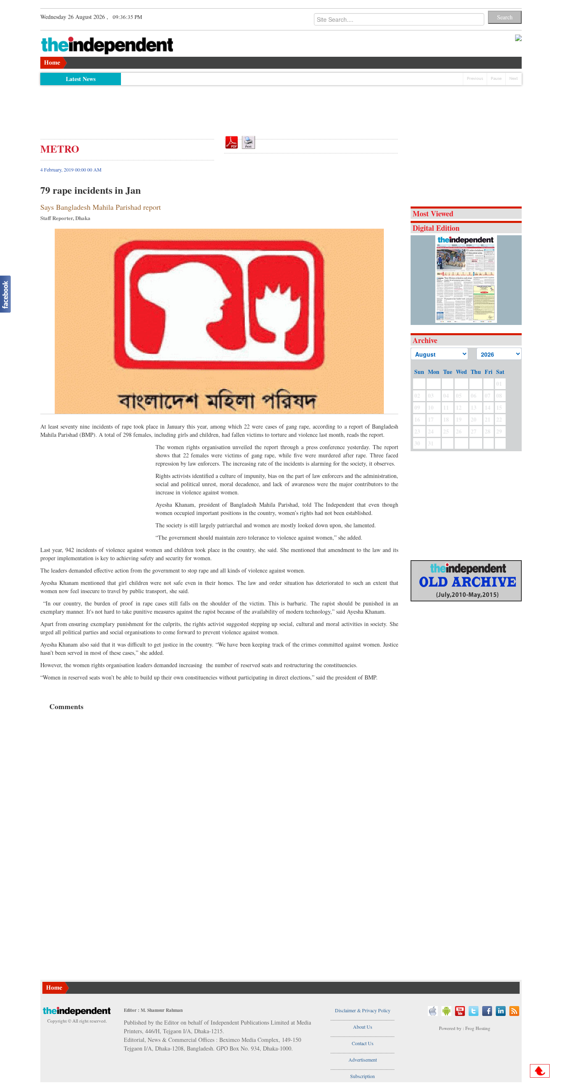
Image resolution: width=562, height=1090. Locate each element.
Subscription (362, 1076)
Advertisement (362, 1059)
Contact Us (363, 1043)
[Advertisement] (219, 107)
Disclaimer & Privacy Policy (362, 1010)
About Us (362, 1026)
